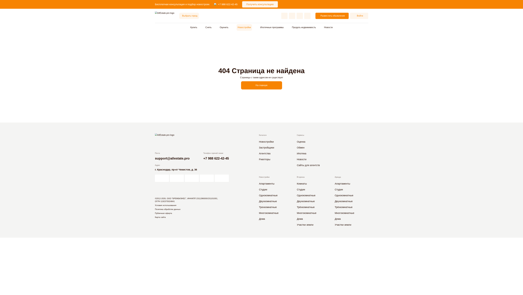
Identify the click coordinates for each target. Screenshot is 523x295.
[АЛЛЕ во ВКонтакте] (192, 178)
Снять (208, 27)
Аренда (338, 177)
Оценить (224, 27)
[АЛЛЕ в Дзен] (177, 178)
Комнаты (302, 183)
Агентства (264, 153)
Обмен (301, 147)
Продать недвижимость (304, 27)
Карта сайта (160, 217)
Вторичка (301, 177)
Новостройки (244, 27)
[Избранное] (284, 16)
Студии (263, 189)
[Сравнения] (292, 16)
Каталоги (262, 135)
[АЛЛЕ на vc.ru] (162, 178)
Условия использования (165, 205)
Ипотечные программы (272, 27)
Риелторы (264, 159)
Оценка (301, 141)
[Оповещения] (307, 16)
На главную (261, 85)
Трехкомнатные (268, 207)
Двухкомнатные (268, 201)
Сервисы (300, 135)
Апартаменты (266, 183)
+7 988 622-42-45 (228, 4)
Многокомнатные (269, 213)
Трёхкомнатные (306, 207)
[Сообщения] (300, 16)
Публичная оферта (163, 213)
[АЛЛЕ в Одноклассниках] (207, 178)
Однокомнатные (268, 195)
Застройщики (266, 147)
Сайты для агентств (308, 165)
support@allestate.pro (172, 158)
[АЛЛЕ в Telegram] (222, 178)
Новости (328, 27)
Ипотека (301, 153)
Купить (193, 27)
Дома (262, 219)
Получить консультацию (260, 4)
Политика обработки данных (167, 209)
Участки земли (305, 224)
